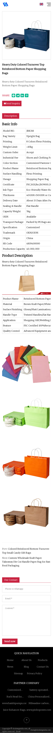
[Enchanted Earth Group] (5, 4)
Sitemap (18, 673)
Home (10, 660)
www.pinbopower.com (39, 709)
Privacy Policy (34, 673)
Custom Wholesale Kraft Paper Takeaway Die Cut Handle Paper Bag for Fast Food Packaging (26, 562)
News (10, 666)
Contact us (43, 666)
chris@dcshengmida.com (40, 730)
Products (42, 660)
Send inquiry (13, 103)
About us (26, 660)
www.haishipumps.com (15, 703)
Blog (26, 666)
